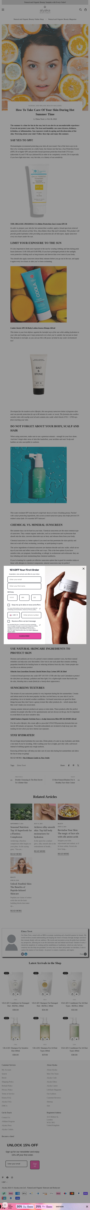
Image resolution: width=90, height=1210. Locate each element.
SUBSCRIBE (24, 636)
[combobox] (14, 615)
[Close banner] (87, 1206)
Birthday (11, 592)
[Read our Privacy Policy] (39, 608)
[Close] (83, 568)
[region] (45, 1206)
